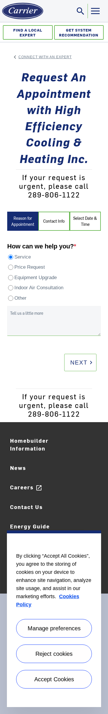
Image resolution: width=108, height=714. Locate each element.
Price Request (29, 267)
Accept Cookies (54, 679)
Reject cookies (54, 654)
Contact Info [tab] (54, 221)
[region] (54, 618)
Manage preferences (54, 628)
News (18, 467)
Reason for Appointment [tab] (22, 221)
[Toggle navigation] (95, 11)
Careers (26, 487)
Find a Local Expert (27, 32)
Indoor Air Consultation (38, 287)
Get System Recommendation (78, 32)
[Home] (21, 11)
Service (22, 257)
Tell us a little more (26, 313)
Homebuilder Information (29, 444)
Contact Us (26, 506)
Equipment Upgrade (35, 277)
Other (20, 298)
